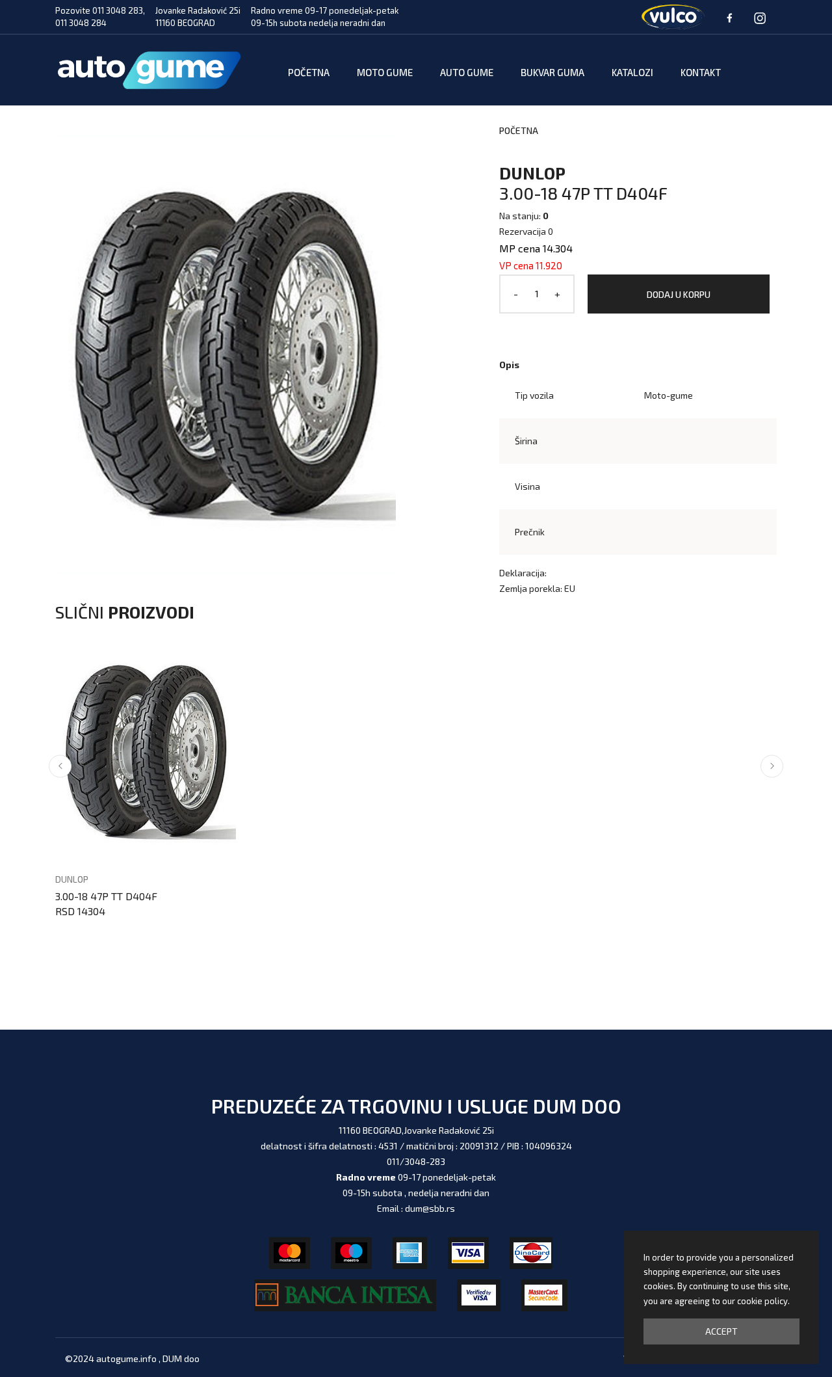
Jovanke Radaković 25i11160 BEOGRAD (197, 17)
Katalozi (632, 72)
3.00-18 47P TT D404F (106, 896)
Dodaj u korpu (678, 294)
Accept (721, 1331)
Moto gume (385, 72)
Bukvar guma (552, 72)
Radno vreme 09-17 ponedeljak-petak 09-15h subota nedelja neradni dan (324, 17)
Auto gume (466, 72)
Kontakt (701, 72)
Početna (309, 72)
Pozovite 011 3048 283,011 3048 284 (100, 17)
